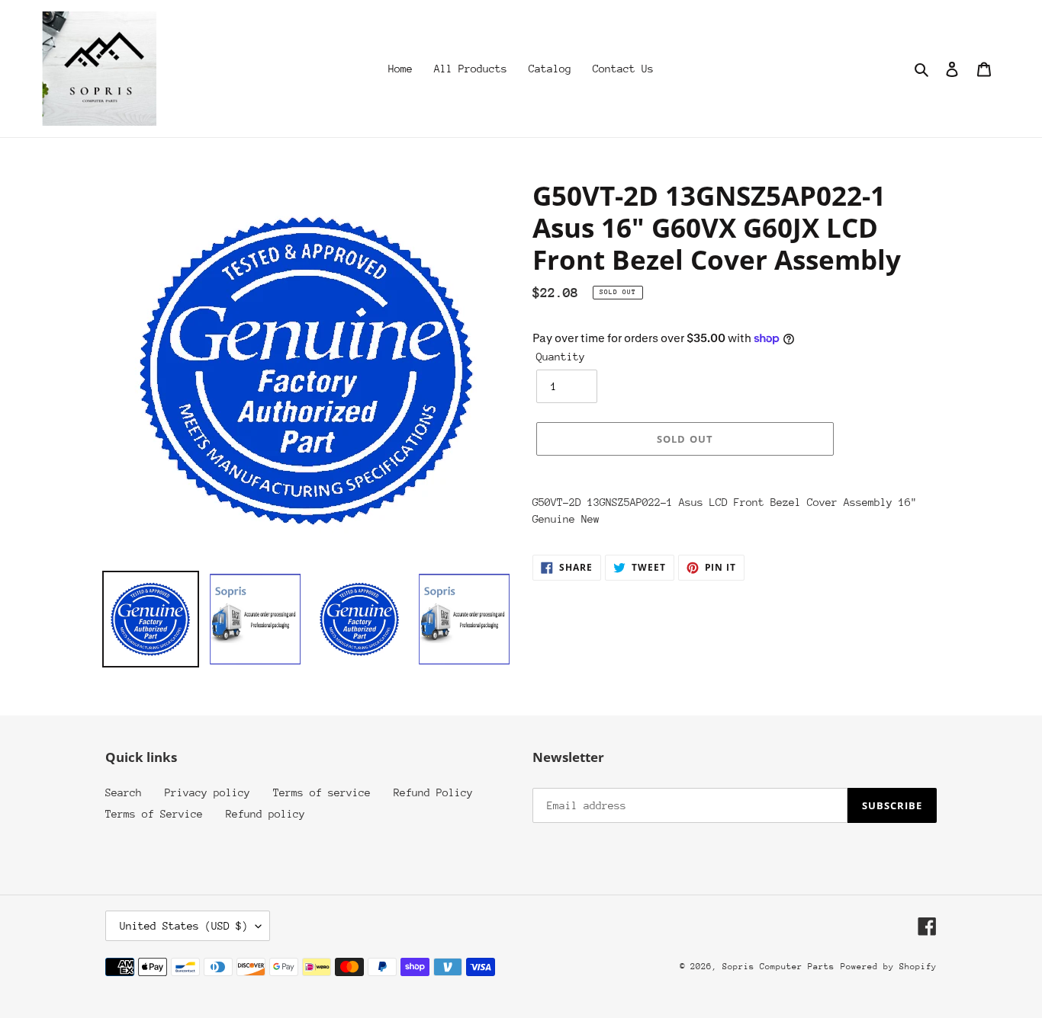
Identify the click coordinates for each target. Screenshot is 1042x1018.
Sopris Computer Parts (778, 967)
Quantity (560, 357)
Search (123, 792)
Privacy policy (207, 792)
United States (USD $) (184, 926)
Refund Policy (433, 792)
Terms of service (322, 792)
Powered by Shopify (889, 967)
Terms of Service (154, 814)
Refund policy (265, 814)
